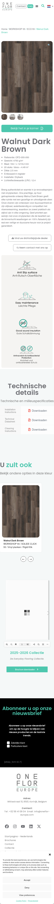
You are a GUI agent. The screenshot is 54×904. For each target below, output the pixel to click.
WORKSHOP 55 (17, 29)
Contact (9, 844)
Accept (27, 880)
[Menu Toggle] (36, 6)
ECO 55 (31, 29)
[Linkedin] (31, 826)
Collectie (9, 847)
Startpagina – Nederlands (19, 836)
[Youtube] (23, 826)
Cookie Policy (21, 900)
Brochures (10, 840)
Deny (27, 887)
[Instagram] (15, 826)
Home (4, 29)
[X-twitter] (39, 826)
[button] (49, 854)
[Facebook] (7, 826)
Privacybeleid (33, 900)
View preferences (27, 895)
